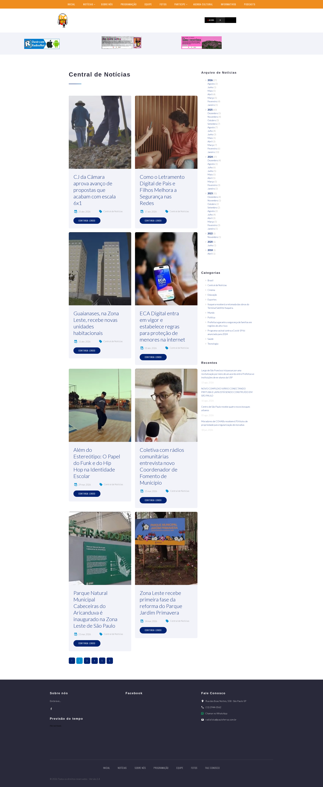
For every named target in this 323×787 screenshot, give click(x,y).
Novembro (213, 116)
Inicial (71, 4)
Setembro (212, 123)
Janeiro (211, 104)
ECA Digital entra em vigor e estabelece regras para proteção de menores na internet (162, 326)
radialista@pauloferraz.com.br (221, 719)
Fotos (163, 4)
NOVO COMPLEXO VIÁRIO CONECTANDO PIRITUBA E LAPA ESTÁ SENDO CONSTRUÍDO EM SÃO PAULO (226, 392)
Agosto (211, 83)
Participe (179, 4)
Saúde (210, 338)
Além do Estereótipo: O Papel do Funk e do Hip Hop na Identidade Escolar (96, 463)
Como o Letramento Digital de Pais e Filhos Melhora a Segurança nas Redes (162, 190)
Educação (212, 294)
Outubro (212, 120)
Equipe (148, 4)
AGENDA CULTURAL (203, 4)
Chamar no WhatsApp (216, 713)
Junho (210, 87)
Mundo (211, 312)
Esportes (212, 299)
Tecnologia (213, 343)
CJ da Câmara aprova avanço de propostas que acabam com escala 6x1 (94, 190)
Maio (210, 90)
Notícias (88, 4)
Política (211, 317)
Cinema (211, 290)
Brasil (210, 280)
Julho (210, 130)
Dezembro (213, 113)
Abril (210, 94)
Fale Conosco (212, 767)
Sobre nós (107, 4)
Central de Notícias (113, 211)
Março (211, 97)
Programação (129, 4)
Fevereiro (212, 101)
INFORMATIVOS (228, 4)
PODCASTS (249, 4)
